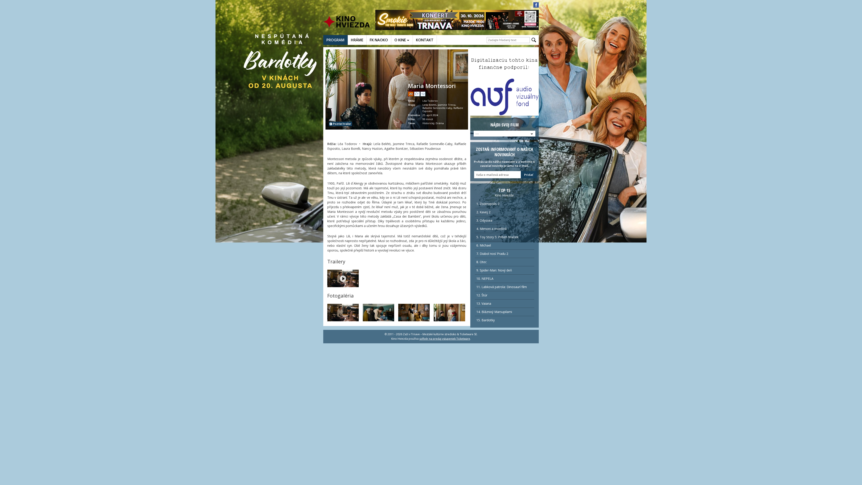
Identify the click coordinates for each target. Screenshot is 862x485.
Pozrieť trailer (342, 124)
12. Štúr (481, 295)
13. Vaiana (483, 303)
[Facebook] (536, 5)
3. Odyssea (484, 220)
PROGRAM (335, 39)
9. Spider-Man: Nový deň (494, 270)
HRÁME (357, 39)
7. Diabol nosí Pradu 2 (492, 253)
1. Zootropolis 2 (487, 204)
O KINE (400, 39)
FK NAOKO (379, 39)
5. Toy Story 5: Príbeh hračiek (497, 237)
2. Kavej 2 (483, 212)
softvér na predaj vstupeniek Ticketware (444, 339)
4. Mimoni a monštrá (491, 229)
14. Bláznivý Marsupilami (494, 312)
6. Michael (483, 245)
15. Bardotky (485, 320)
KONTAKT (424, 39)
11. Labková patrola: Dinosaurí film (501, 287)
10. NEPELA (484, 278)
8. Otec (481, 262)
